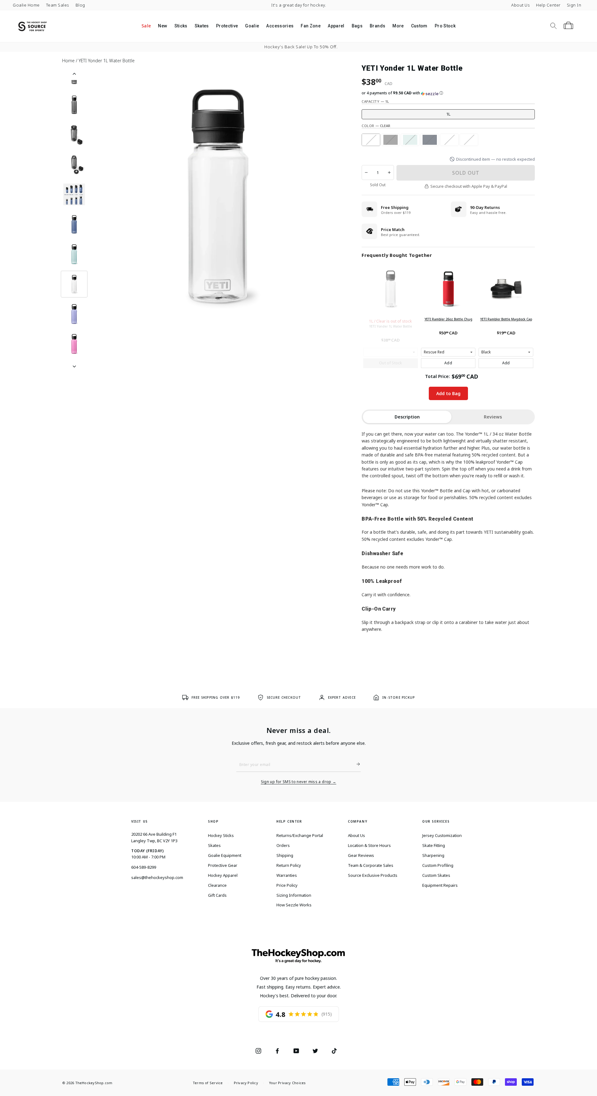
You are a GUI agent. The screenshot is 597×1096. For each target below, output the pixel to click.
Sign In (574, 5)
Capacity (375, 101)
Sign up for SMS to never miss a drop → (298, 781)
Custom (419, 25)
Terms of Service (208, 1082)
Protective (227, 25)
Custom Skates (436, 875)
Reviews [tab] (493, 417)
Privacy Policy (246, 1082)
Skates (202, 25)
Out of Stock (390, 363)
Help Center (548, 5)
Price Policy (287, 885)
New (162, 25)
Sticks (180, 25)
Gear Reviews (361, 855)
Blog (80, 5)
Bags (357, 25)
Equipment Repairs (440, 885)
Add (448, 363)
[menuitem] (146, 26)
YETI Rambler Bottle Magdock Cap (506, 319)
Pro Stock (445, 25)
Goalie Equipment (224, 855)
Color (376, 125)
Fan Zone (311, 25)
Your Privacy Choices (287, 1082)
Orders (283, 845)
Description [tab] (407, 417)
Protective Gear (222, 865)
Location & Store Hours (369, 845)
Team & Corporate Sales (370, 865)
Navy (429, 140)
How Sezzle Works (294, 905)
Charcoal (390, 140)
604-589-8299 (143, 867)
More (398, 25)
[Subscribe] (356, 764)
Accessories (280, 25)
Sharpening (433, 855)
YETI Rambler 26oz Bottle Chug (448, 319)
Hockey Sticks (221, 835)
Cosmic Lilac (449, 140)
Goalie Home (26, 5)
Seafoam (410, 140)
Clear (371, 140)
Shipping (284, 855)
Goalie (252, 25)
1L (448, 114)
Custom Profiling (437, 865)
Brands (377, 25)
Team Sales (57, 5)
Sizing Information (293, 895)
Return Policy (288, 865)
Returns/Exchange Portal (299, 835)
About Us (520, 5)
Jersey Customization (442, 835)
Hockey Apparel (223, 875)
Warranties (286, 875)
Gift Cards (217, 895)
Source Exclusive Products (372, 875)
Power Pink (469, 140)
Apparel (336, 25)
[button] (448, 93)
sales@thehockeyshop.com (157, 877)
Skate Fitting (433, 845)
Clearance (217, 885)
